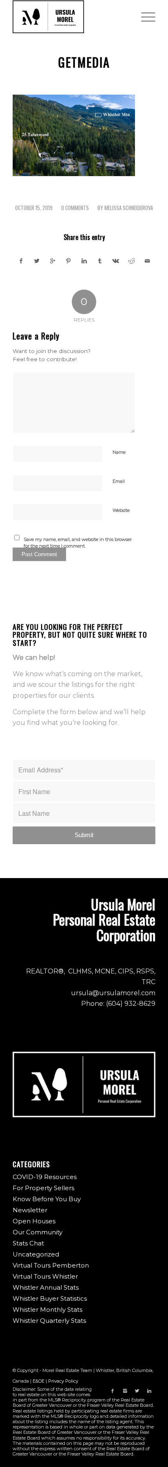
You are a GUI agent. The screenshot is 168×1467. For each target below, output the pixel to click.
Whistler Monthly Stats (47, 1309)
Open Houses (34, 1221)
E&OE (38, 1381)
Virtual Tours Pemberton (51, 1265)
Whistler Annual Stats (46, 1287)
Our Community (37, 1232)
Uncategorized (36, 1254)
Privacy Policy (63, 1381)
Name (119, 452)
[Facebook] (112, 1391)
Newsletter (30, 1210)
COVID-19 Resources (45, 1177)
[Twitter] (137, 1391)
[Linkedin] (149, 1391)
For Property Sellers (43, 1188)
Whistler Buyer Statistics (50, 1298)
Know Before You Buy (47, 1199)
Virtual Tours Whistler (45, 1276)
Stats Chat (28, 1243)
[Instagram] (125, 1391)
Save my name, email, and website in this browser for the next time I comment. (78, 543)
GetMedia (84, 62)
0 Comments (75, 208)
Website (121, 510)
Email (119, 481)
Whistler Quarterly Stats (49, 1320)
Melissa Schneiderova (128, 208)
